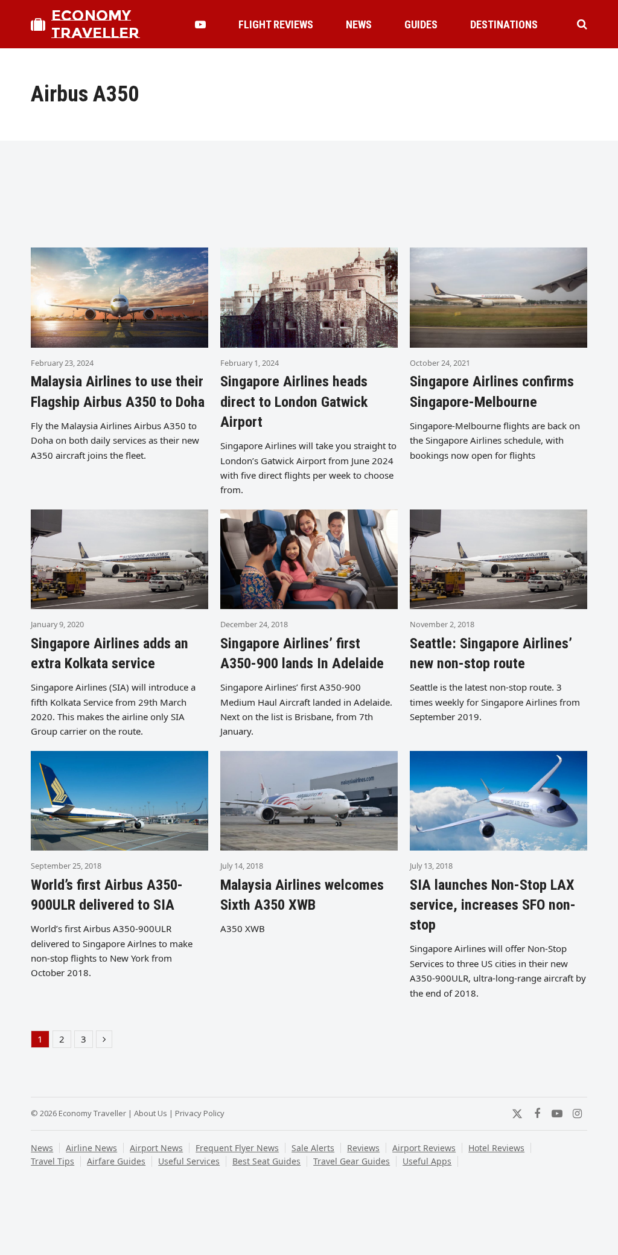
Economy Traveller (95, 24)
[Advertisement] (309, 199)
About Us (150, 1113)
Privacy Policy (200, 1113)
